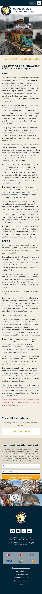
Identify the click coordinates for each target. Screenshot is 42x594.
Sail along (28, 12)
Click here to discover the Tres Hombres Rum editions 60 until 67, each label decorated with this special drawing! (20, 402)
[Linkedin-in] (29, 531)
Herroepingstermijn (21, 581)
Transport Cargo (22, 9)
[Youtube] (18, 531)
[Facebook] (12, 531)
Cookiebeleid (21, 571)
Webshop (17, 12)
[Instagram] (24, 531)
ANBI (21, 584)
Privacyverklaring (21, 574)
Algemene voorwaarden (21, 568)
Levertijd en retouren (21, 578)
